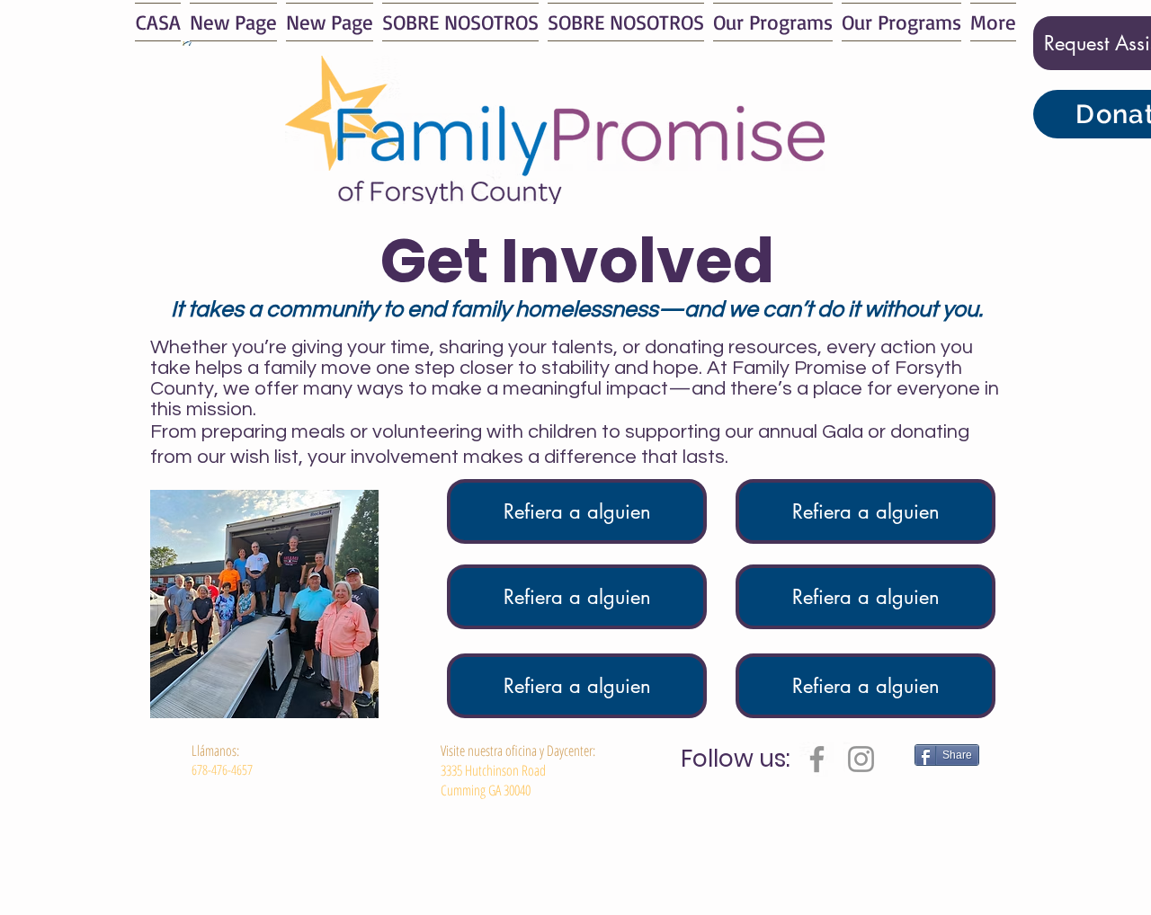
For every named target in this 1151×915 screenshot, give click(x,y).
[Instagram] (861, 759)
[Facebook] (816, 759)
